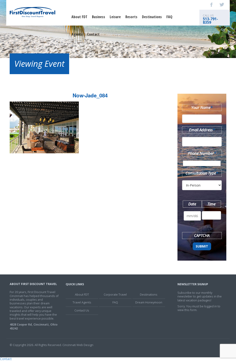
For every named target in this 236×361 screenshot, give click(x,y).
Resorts (131, 16)
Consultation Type (202, 173)
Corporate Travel (115, 295)
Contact (93, 34)
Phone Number (202, 153)
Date (192, 204)
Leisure (115, 16)
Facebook (211, 4)
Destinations (152, 16)
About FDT (79, 16)
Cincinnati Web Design (77, 345)
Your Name (201, 107)
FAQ (169, 16)
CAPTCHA (201, 235)
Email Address (202, 129)
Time (211, 204)
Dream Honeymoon (148, 302)
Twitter (221, 4)
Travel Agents (82, 302)
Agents (77, 34)
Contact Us (81, 310)
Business (98, 16)
